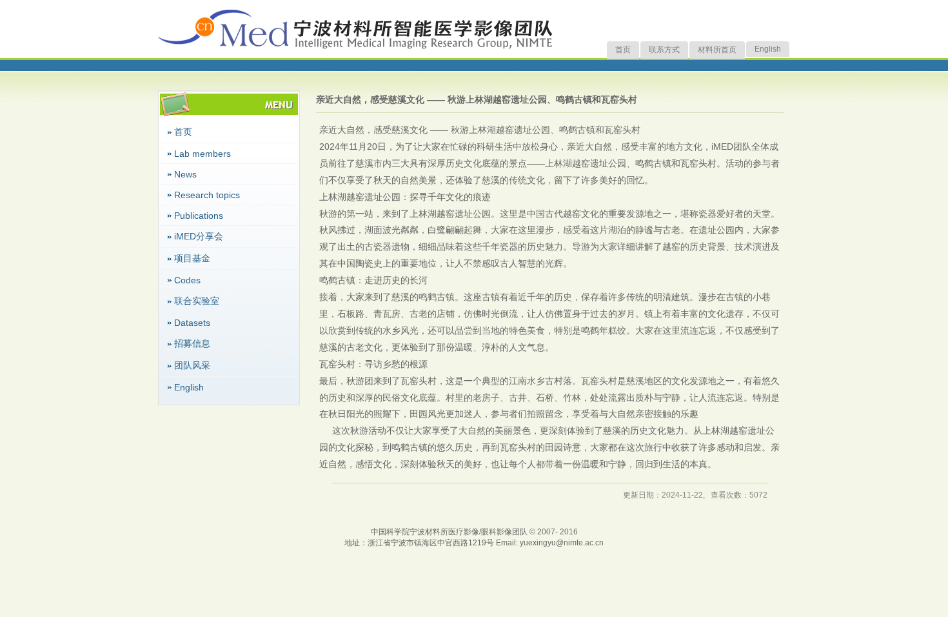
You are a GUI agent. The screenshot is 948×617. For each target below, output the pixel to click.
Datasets (192, 323)
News (185, 174)
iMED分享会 (198, 236)
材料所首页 (717, 49)
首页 (623, 49)
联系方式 (664, 49)
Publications (198, 215)
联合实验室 (196, 301)
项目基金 (192, 258)
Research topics (207, 195)
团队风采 (192, 365)
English (768, 49)
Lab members (202, 153)
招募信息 (192, 343)
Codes (187, 280)
